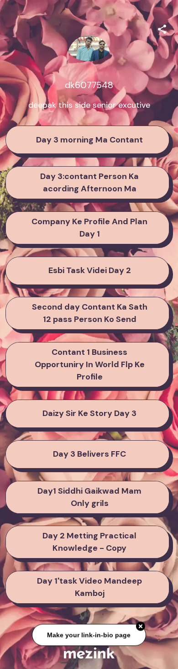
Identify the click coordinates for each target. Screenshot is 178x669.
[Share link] (162, 27)
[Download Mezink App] (89, 653)
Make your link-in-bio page (89, 635)
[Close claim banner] (140, 627)
